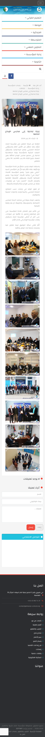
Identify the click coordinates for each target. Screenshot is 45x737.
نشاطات (22, 88)
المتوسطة (35, 40)
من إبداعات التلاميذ (34, 645)
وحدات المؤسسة (14, 85)
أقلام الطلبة (37, 624)
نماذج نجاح (37, 633)
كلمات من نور (36, 620)
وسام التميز (37, 641)
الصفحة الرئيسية (36, 731)
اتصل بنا (22, 734)
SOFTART (19, 728)
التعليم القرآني (33, 18)
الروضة (37, 25)
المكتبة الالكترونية (34, 657)
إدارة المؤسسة (33, 54)
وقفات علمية (36, 653)
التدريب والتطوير (35, 629)
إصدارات (38, 649)
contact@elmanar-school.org (29, 606)
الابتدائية (36, 32)
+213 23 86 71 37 (34, 600)
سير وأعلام (37, 637)
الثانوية (37, 62)
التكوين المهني (33, 47)
